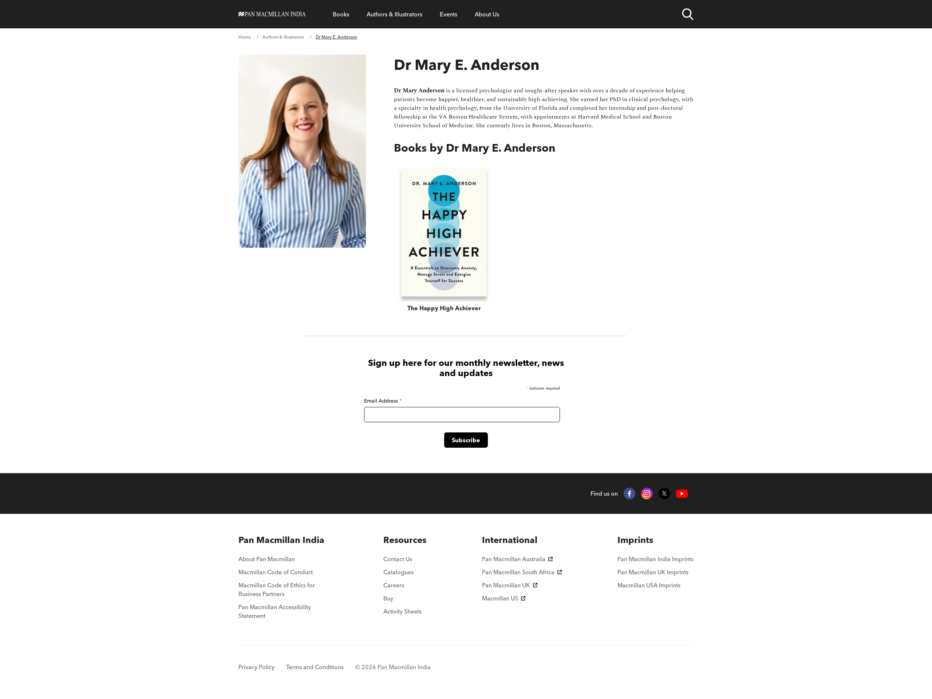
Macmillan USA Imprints (648, 585)
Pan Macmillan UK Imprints (652, 572)
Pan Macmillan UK (506, 585)
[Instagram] (647, 493)
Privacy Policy (256, 667)
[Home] (272, 14)
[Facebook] (629, 493)
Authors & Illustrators (394, 14)
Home (244, 37)
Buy (388, 598)
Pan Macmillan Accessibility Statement (274, 611)
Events (448, 14)
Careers (393, 585)
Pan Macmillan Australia (513, 559)
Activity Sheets (402, 611)
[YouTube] (682, 494)
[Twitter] (664, 493)
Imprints (635, 540)
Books (341, 14)
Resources (404, 540)
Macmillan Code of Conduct (275, 572)
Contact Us (397, 559)
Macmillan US (500, 598)
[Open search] (688, 14)
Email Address (383, 401)
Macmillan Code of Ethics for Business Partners (276, 590)
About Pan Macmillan (266, 559)
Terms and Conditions (315, 667)
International (509, 540)
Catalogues (398, 572)
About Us (487, 14)
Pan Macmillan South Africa (518, 572)
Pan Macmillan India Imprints (655, 559)
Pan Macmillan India (281, 540)
